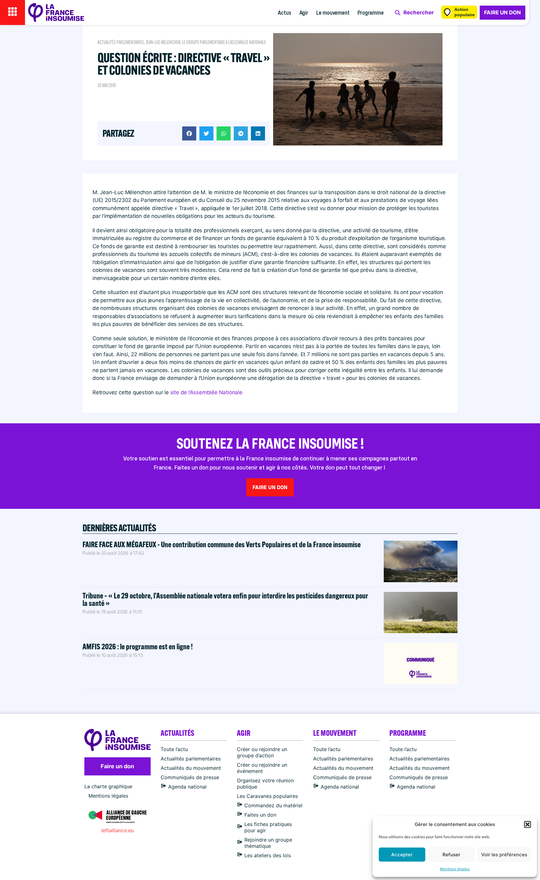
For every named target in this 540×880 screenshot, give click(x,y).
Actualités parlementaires (121, 42)
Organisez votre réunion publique (265, 783)
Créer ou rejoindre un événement (262, 768)
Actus (284, 12)
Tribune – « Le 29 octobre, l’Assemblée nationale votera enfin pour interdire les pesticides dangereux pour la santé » (225, 599)
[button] (527, 824)
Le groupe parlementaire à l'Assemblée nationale (224, 42)
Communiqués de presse (190, 777)
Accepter (401, 855)
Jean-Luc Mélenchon (163, 42)
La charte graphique (108, 786)
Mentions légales (455, 869)
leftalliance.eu (117, 830)
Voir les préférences (504, 855)
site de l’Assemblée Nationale (206, 392)
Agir (303, 12)
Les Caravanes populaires (267, 796)
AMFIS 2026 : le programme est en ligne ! (138, 646)
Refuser (451, 855)
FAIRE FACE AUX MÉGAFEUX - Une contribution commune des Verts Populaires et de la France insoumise (221, 544)
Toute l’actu (174, 749)
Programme (370, 12)
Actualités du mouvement (191, 768)
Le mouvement (333, 12)
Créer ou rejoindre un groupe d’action (262, 752)
